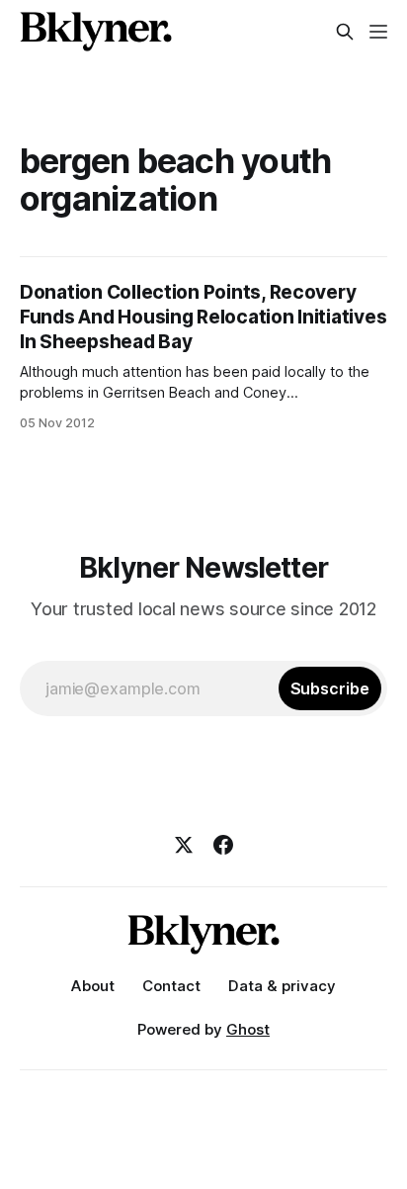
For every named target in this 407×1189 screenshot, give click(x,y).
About (93, 985)
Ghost (248, 1029)
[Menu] (378, 31)
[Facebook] (223, 845)
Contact (171, 985)
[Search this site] (345, 31)
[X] (184, 845)
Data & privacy (282, 985)
